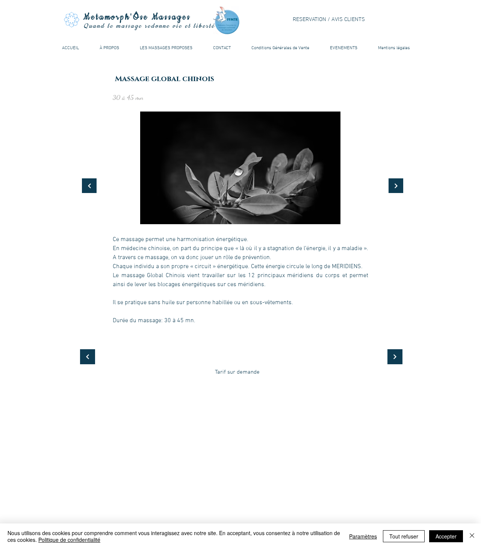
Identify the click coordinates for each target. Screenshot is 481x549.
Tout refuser (403, 536)
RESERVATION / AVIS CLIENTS (329, 19)
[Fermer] (471, 536)
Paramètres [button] (363, 536)
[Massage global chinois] (89, 185)
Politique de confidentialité (69, 539)
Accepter (446, 536)
